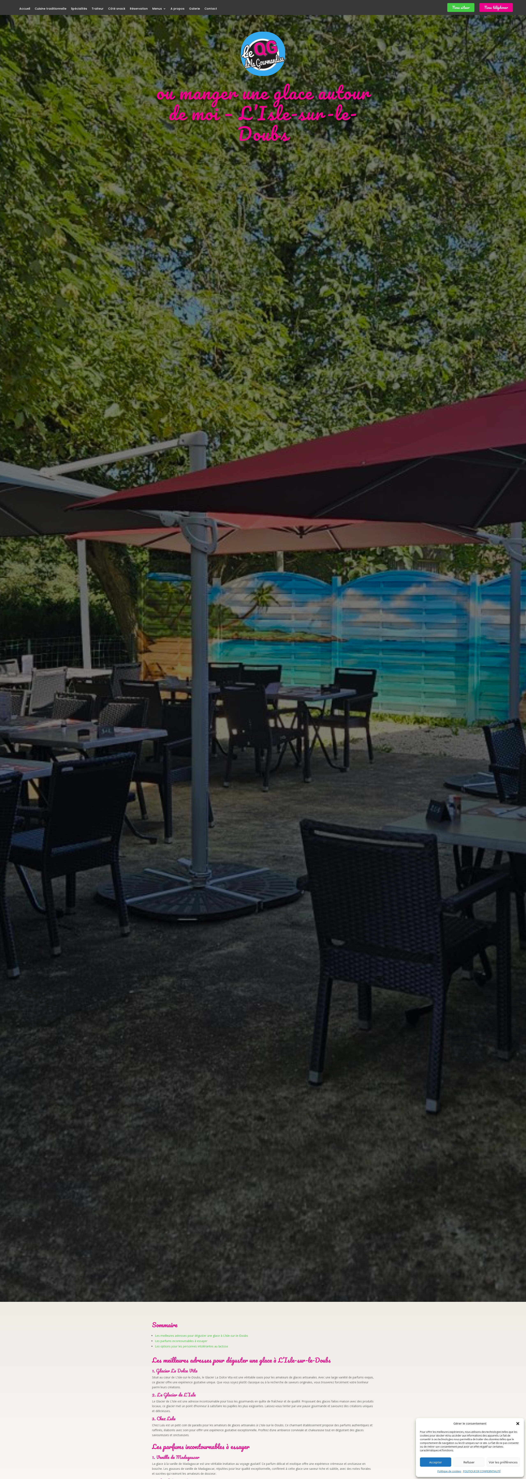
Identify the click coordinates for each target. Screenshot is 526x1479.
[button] (518, 1424)
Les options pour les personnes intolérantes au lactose (191, 1346)
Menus (157, 9)
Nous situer (460, 7)
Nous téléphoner (496, 7)
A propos (178, 9)
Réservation (139, 9)
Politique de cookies (449, 1471)
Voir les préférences (503, 1462)
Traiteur (98, 9)
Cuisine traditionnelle (50, 9)
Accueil (24, 9)
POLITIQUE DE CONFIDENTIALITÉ (482, 1471)
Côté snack (116, 9)
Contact (210, 9)
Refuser (469, 1462)
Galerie (194, 9)
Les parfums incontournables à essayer (181, 1341)
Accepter (435, 1462)
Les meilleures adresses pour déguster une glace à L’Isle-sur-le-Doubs (201, 1336)
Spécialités (79, 9)
